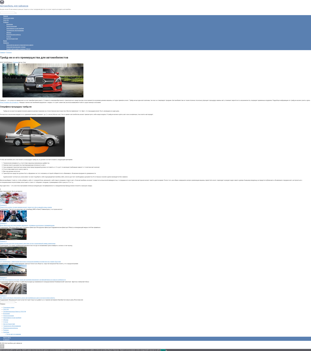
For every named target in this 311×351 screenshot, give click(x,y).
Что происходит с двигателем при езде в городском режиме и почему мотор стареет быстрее (30, 261)
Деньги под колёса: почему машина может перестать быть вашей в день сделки (26, 207)
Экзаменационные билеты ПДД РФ (14, 311)
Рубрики (5, 22)
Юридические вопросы (13, 34)
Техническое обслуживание (15, 30)
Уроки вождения (11, 26)
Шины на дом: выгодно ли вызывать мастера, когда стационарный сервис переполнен (27, 243)
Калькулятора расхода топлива (15, 47)
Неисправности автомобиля (15, 28)
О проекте (6, 339)
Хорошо (163, 350)
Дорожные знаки (8, 18)
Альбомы (6, 332)
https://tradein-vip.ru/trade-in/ (9, 102)
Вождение (9, 24)
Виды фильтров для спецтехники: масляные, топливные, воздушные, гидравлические (27, 225)
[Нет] (166, 350)
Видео (5, 41)
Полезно (15, 62)
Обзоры (8, 32)
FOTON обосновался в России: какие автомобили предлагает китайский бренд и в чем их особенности (33, 280)
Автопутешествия (12, 39)
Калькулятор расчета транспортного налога (19, 45)
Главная (5, 16)
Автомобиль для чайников (14, 6)
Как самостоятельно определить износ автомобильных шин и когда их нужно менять (27, 298)
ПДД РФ (6, 20)
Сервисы (6, 43)
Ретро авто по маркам (13, 334)
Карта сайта (7, 337)
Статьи (8, 37)
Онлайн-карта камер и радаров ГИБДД (18, 49)
